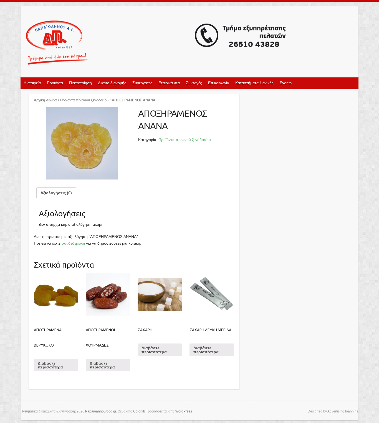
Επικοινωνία (218, 83)
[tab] (56, 192)
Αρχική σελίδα (45, 100)
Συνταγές (194, 83)
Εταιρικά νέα (169, 83)
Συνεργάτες (142, 83)
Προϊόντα (55, 83)
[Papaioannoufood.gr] (156, 43)
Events (286, 83)
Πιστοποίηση (80, 83)
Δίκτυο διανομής (112, 83)
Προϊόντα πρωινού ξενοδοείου (84, 100)
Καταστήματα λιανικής (254, 83)
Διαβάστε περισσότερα (50, 365)
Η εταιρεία (32, 83)
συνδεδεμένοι (74, 243)
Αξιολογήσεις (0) (56, 193)
